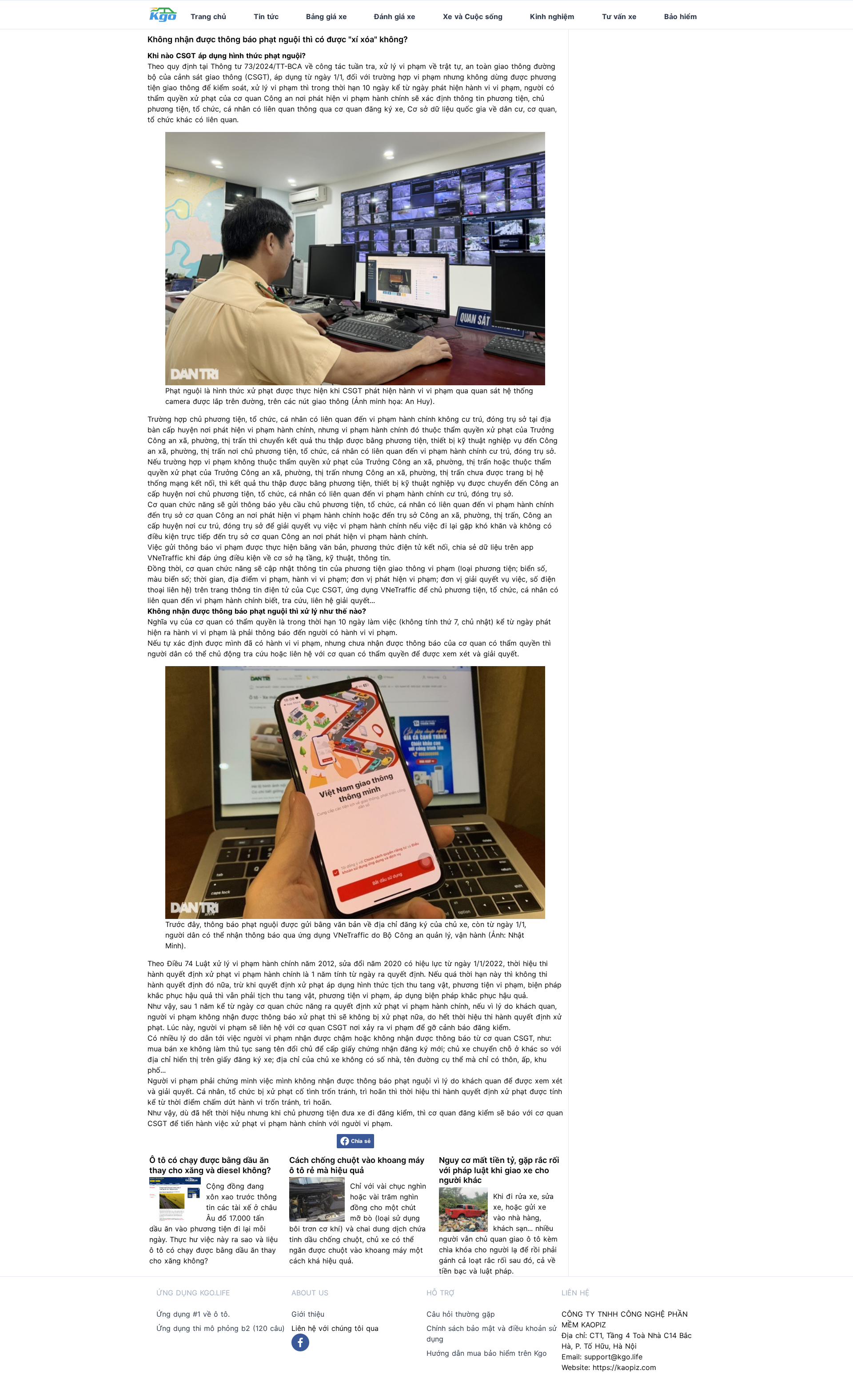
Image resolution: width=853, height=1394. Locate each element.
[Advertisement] (643, 84)
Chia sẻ (361, 1141)
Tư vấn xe (619, 16)
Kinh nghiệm (552, 16)
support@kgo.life (613, 1356)
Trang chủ (208, 16)
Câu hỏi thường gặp (460, 1314)
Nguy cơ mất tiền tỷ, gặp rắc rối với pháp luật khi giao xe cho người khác (499, 1170)
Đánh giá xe (394, 16)
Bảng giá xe (326, 16)
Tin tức (266, 16)
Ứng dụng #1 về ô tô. (193, 1314)
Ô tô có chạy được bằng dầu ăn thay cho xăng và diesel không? (210, 1165)
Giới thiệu (307, 1314)
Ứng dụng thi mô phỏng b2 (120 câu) (220, 1328)
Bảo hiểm (680, 16)
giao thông (512, 66)
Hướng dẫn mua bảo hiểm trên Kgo (486, 1353)
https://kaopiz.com (624, 1367)
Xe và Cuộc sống (472, 16)
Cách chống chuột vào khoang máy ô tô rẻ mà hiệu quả (356, 1165)
